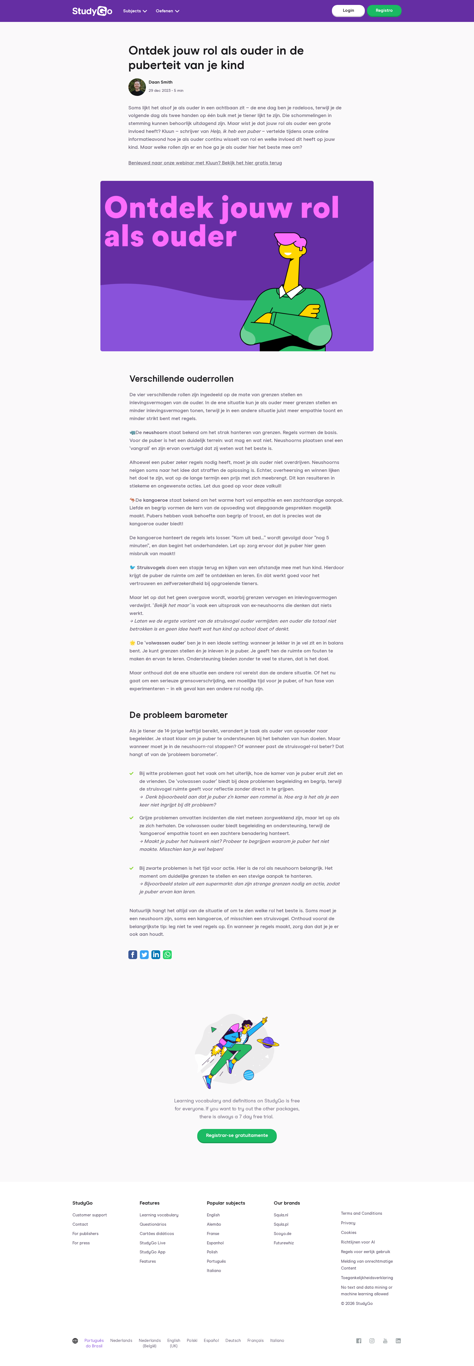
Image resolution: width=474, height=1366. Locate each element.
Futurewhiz (284, 1243)
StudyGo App (152, 1252)
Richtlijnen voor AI (358, 1242)
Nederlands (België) (150, 1343)
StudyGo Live (152, 1243)
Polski (192, 1341)
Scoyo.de (282, 1234)
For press (81, 1243)
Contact (80, 1224)
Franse (213, 1234)
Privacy (348, 1223)
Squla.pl (281, 1224)
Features (148, 1261)
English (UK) (173, 1343)
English (213, 1215)
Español (211, 1341)
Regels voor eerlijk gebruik (365, 1252)
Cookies (348, 1233)
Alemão (214, 1224)
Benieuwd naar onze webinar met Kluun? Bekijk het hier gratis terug (205, 163)
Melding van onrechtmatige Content (367, 1264)
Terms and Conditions (361, 1213)
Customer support (89, 1215)
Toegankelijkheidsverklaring (367, 1278)
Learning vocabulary (159, 1215)
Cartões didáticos (157, 1234)
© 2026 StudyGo (357, 1304)
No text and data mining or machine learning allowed (367, 1290)
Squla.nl (281, 1215)
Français (255, 1341)
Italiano (214, 1271)
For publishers (85, 1234)
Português (216, 1261)
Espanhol (215, 1243)
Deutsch (233, 1341)
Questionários (153, 1224)
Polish (212, 1252)
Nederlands (121, 1341)
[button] (102, 1247)
